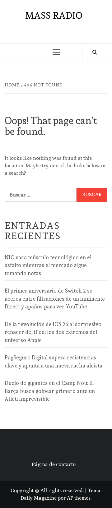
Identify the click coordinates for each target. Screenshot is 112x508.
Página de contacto (54, 464)
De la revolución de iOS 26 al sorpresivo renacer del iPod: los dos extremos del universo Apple (53, 332)
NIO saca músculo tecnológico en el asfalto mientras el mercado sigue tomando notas (48, 265)
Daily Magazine (39, 498)
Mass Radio (53, 15)
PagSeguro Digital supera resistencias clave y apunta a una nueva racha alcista (53, 361)
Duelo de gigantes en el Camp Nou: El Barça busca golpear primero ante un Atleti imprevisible (50, 391)
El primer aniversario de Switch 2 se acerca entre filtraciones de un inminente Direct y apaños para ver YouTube (55, 299)
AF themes (79, 498)
